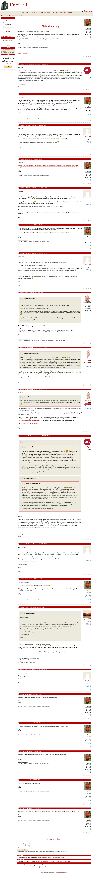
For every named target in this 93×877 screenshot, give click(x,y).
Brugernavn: (8, 20)
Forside (26, 12)
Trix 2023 (25, 53)
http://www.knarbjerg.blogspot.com (26, 661)
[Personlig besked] (88, 37)
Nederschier (66, 861)
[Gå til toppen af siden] (90, 56)
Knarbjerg (27, 607)
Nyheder (63, 12)
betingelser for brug (63, 872)
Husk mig (8, 29)
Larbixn (38, 861)
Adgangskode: (8, 24)
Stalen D (20, 53)
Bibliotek (34, 12)
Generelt (20, 15)
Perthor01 (52, 861)
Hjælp (85, 10)
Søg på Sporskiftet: (7, 40)
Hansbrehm (59, 861)
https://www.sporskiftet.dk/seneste (29, 332)
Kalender (55, 12)
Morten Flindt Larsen (29, 64)
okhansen (20, 867)
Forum (48, 12)
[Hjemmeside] (90, 37)
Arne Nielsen (44, 867)
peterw (26, 292)
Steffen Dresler (28, 125)
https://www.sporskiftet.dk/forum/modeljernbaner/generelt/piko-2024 (39, 105)
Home (2, 15)
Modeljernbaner (13, 15)
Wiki (70, 12)
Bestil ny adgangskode (6, 36)
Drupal (53, 872)
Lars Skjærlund (28, 347)
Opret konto (4, 34)
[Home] (14, 9)
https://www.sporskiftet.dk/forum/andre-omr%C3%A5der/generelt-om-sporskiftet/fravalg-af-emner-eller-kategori (48, 166)
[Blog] (88, 142)
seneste (53, 646)
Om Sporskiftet (88, 11)
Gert (90, 27)
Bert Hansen (44, 861)
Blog (41, 12)
